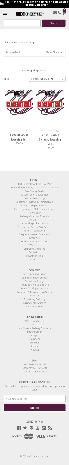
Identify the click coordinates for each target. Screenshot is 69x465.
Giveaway (34, 237)
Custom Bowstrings (34, 198)
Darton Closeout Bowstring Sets (19, 137)
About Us (34, 220)
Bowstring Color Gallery (35, 223)
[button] (35, 52)
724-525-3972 (39, 371)
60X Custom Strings (34, 321)
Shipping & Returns (34, 248)
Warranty (34, 245)
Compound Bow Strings (35, 277)
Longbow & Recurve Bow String (34, 292)
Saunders (34, 338)
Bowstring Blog (34, 255)
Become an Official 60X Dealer (34, 227)
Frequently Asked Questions (34, 234)
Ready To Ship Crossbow (34, 288)
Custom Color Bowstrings (35, 194)
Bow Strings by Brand (34, 274)
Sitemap (34, 259)
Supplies (34, 295)
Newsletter (35, 212)
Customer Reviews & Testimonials (34, 201)
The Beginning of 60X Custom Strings (34, 209)
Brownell (34, 342)
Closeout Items (34, 306)
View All (34, 349)
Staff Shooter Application (34, 241)
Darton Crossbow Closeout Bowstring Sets (50, 139)
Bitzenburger (34, 331)
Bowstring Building (34, 299)
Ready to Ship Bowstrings (34, 205)
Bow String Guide (34, 191)
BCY (34, 324)
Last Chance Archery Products (34, 328)
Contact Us (34, 252)
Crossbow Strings (34, 281)
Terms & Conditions (34, 230)
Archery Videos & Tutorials (34, 216)
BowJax (34, 335)
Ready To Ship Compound (34, 284)
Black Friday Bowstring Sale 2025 (34, 184)
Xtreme (35, 346)
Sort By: (35, 78)
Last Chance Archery (34, 302)
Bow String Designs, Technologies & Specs (34, 187)
